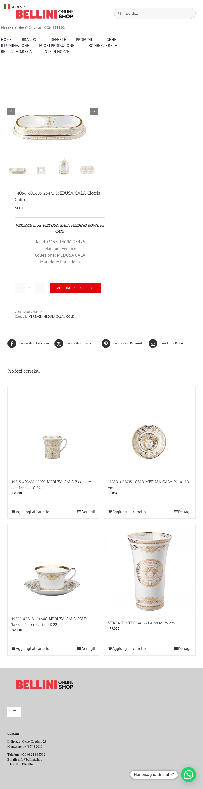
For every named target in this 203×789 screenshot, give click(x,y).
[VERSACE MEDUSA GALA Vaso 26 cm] (149, 569)
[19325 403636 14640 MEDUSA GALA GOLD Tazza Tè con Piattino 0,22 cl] (53, 567)
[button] (188, 774)
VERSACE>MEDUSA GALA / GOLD (51, 316)
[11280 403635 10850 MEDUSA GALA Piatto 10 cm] (149, 430)
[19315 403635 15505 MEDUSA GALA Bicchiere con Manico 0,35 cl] (53, 430)
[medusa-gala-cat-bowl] (53, 111)
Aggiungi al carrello (75, 288)
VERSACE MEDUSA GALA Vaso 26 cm (141, 623)
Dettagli (88, 511)
